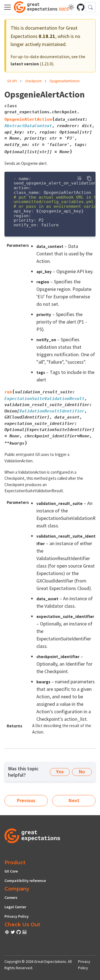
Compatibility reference (25, 880)
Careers (11, 897)
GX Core (11, 871)
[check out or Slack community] (7, 933)
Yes (60, 771)
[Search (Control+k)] (90, 7)
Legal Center (15, 906)
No (82, 771)
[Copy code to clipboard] (89, 178)
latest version (25, 63)
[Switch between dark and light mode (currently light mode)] (71, 7)
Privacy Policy (16, 916)
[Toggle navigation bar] (7, 7)
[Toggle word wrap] (79, 178)
